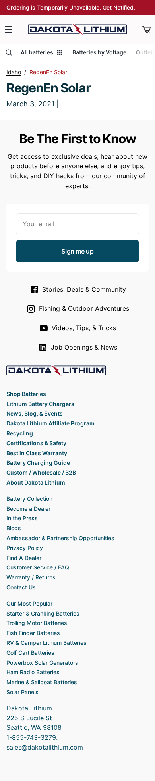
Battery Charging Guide (38, 462)
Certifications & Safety (36, 443)
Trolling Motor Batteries (36, 622)
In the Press (22, 518)
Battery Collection (29, 498)
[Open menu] (8, 29)
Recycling (19, 433)
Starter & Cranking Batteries (42, 613)
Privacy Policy (24, 547)
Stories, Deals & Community (84, 289)
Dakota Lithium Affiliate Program (50, 423)
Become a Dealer (28, 508)
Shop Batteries (26, 393)
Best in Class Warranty (36, 453)
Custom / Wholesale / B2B (41, 472)
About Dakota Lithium (35, 482)
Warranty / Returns (31, 577)
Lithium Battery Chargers (40, 403)
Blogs (13, 528)
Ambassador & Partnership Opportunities (60, 538)
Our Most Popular (29, 603)
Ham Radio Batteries (33, 672)
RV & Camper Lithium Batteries (46, 642)
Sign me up (77, 251)
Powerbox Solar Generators (42, 662)
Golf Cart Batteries (30, 652)
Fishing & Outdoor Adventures (84, 308)
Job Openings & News (84, 347)
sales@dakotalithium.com (44, 747)
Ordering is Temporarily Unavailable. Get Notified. (70, 7)
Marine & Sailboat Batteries (41, 682)
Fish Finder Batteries (33, 632)
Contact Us (21, 587)
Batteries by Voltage (99, 52)
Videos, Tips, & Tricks (84, 328)
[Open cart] (146, 29)
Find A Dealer (23, 557)
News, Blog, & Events (34, 413)
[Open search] (8, 52)
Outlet (144, 52)
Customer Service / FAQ (37, 567)
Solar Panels (22, 692)
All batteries (37, 52)
